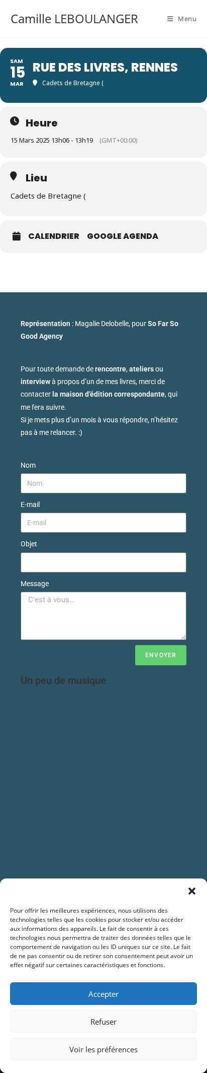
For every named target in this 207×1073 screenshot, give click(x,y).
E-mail (30, 504)
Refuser (103, 1022)
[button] (192, 891)
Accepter (103, 994)
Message (35, 584)
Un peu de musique (63, 680)
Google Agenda (122, 236)
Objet (29, 544)
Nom (28, 465)
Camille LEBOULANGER (74, 18)
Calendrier (53, 236)
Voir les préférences (103, 1049)
